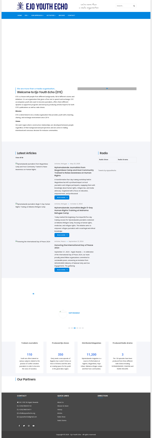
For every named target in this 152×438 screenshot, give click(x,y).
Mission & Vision (62, 406)
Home (20, 15)
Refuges (64, 164)
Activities (50, 15)
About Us (60, 402)
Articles (57, 164)
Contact (71, 15)
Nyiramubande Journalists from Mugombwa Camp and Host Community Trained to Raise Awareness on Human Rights (74, 171)
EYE (26, 15)
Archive (62, 15)
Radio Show (103, 159)
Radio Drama (123, 159)
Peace (63, 241)
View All (19, 157)
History (59, 410)
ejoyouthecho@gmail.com (28, 417)
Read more (61, 197)
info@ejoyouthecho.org (27, 413)
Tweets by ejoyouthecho (107, 170)
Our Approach (36, 15)
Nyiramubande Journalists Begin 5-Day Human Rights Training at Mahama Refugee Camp (73, 210)
